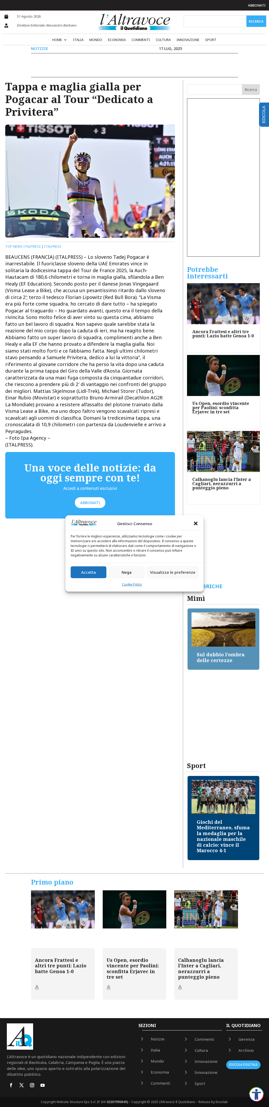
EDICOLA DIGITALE (243, 1064)
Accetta (88, 572)
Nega (127, 572)
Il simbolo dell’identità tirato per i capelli (222, 660)
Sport (210, 40)
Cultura (163, 40)
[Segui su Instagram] (32, 1085)
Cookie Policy (132, 584)
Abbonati (257, 5)
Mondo (95, 40)
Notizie (39, 48)
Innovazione (188, 40)
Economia (117, 40)
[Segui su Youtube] (42, 1085)
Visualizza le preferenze (172, 572)
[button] (195, 523)
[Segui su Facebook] (11, 1085)
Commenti (141, 40)
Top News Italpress (23, 246)
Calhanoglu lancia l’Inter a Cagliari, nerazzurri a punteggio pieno (221, 483)
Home (57, 40)
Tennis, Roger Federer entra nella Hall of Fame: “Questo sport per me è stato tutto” (228, 833)
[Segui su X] (21, 1085)
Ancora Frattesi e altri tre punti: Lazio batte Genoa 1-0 (223, 334)
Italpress (52, 246)
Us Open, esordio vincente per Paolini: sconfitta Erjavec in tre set (220, 407)
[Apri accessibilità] (256, 1094)
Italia (78, 40)
